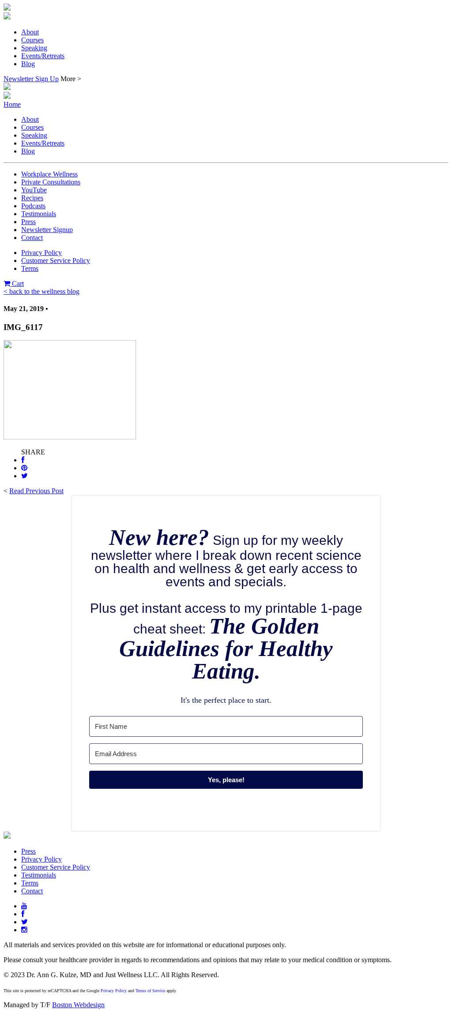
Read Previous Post (36, 491)
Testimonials (38, 213)
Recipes (32, 198)
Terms (29, 268)
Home (12, 104)
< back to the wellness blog (41, 291)
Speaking (34, 48)
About (30, 32)
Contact (32, 237)
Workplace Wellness (49, 174)
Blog (28, 63)
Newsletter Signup (47, 229)
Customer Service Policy (55, 260)
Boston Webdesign (78, 1005)
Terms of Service (150, 990)
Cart (17, 283)
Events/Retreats (42, 56)
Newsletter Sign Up (31, 78)
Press (28, 221)
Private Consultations (50, 182)
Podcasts (33, 206)
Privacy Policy (41, 252)
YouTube (34, 190)
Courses (32, 40)
